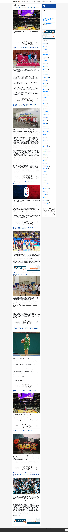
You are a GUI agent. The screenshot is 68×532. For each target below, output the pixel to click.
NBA (34, 1)
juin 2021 (44, 137)
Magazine (27, 1)
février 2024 (45, 88)
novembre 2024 (45, 74)
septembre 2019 (46, 169)
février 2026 (45, 51)
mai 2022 (44, 120)
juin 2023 (44, 100)
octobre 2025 (45, 57)
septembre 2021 (46, 132)
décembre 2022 (45, 109)
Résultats (50, 1)
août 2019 (45, 171)
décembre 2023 (45, 91)
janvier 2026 (45, 52)
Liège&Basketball (16, 1)
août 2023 (45, 97)
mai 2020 (44, 157)
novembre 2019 (45, 166)
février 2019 (45, 180)
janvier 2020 (45, 163)
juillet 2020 (45, 154)
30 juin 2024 (14, 8)
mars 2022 (45, 123)
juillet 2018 (45, 191)
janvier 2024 (45, 89)
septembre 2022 (46, 114)
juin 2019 (44, 174)
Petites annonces (44, 1)
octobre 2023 (45, 94)
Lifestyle (38, 1)
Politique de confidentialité (40, 530)
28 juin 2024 (14, 391)
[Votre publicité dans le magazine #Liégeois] (27, 520)
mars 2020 (45, 160)
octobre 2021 (45, 131)
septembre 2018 (46, 188)
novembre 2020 (46, 148)
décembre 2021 (45, 128)
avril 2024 (44, 85)
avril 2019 (44, 177)
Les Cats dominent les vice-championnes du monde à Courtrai (26, 227)
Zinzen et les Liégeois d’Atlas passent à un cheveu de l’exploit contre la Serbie (26, 104)
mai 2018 (44, 194)
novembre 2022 (45, 111)
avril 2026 (44, 48)
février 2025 (45, 69)
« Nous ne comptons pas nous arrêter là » (26, 47)
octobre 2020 (45, 149)
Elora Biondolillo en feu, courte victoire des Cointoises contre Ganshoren (48, 19)
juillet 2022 (45, 117)
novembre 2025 (45, 55)
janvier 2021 (45, 145)
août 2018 (45, 189)
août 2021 (45, 134)
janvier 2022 (45, 126)
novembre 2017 (45, 203)
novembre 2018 (45, 185)
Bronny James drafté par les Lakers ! (24, 390)
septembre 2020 (46, 151)
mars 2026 (45, 49)
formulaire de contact (50, 528)
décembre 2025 (45, 54)
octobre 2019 (45, 168)
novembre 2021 (45, 129)
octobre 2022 (45, 112)
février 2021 (45, 143)
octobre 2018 (45, 186)
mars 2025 (45, 68)
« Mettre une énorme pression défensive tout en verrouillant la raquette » (25, 273)
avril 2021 (44, 140)
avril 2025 (44, 66)
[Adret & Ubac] (27, 99)
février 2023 (45, 106)
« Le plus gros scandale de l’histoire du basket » (25, 182)
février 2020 (45, 162)
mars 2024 (45, 86)
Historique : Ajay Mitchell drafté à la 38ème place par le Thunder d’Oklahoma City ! (26, 474)
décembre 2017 (45, 202)
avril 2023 (44, 103)
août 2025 (45, 60)
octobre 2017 (45, 205)
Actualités (23, 1)
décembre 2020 (46, 146)
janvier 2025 (45, 71)
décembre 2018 (45, 183)
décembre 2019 (45, 165)
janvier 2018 (45, 200)
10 (14, 524)
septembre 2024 (46, 77)
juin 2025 (44, 63)
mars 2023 (45, 105)
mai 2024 (44, 83)
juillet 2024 (45, 80)
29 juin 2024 (14, 184)
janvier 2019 (45, 182)
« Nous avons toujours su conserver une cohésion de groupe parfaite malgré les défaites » (25, 328)
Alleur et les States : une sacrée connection (22, 431)
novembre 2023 (45, 92)
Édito (32, 1)
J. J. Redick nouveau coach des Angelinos (26, 7)
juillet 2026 (45, 43)
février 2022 (45, 125)
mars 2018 (44, 197)
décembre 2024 (45, 72)
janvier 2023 (45, 108)
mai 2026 (44, 46)
